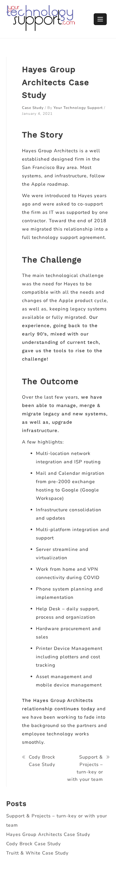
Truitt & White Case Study (37, 853)
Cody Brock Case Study (42, 761)
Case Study (33, 107)
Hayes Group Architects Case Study (48, 834)
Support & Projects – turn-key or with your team (85, 768)
